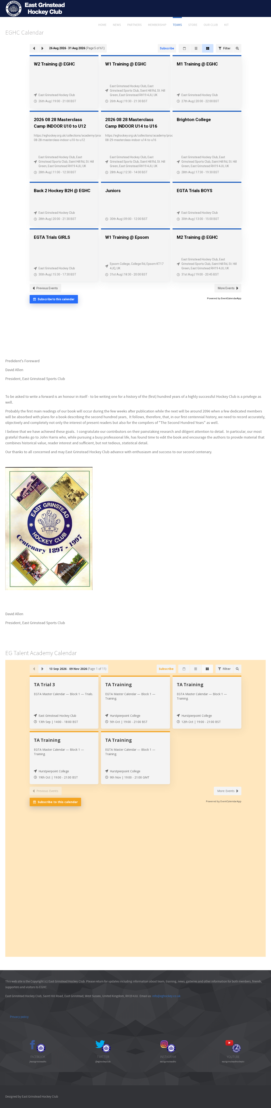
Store (192, 25)
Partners (134, 25)
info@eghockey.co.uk (166, 996)
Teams (177, 25)
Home (102, 25)
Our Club (211, 25)
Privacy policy (19, 1017)
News (117, 25)
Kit (226, 25)
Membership (157, 25)
